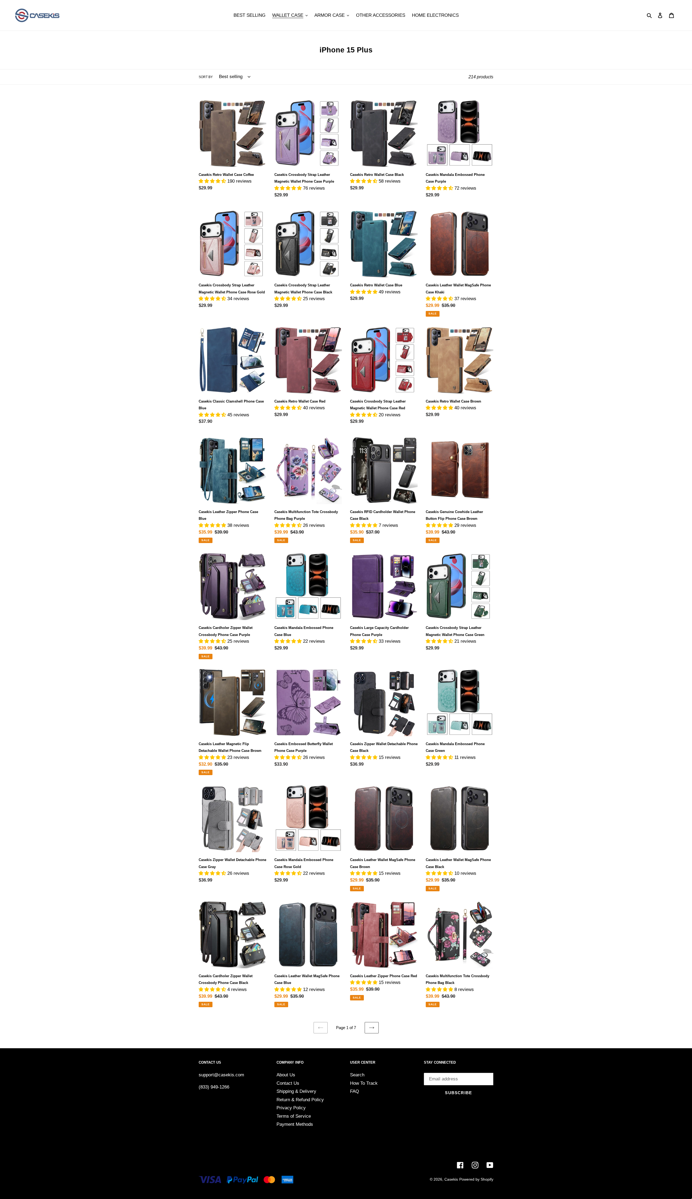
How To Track (364, 1083)
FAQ (354, 1091)
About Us (286, 1074)
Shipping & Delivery (296, 1091)
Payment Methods (295, 1124)
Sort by (206, 77)
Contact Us (288, 1083)
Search (357, 1074)
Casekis (451, 1179)
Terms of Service (294, 1116)
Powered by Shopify (476, 1179)
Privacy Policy (291, 1107)
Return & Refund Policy (300, 1099)
